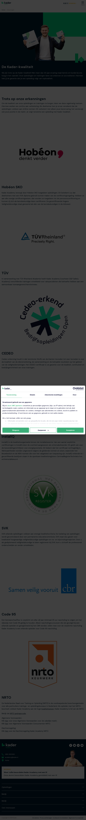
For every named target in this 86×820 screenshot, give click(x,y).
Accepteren (70, 430)
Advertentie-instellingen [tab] (53, 395)
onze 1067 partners (14, 405)
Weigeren (15, 430)
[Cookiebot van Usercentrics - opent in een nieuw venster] (74, 388)
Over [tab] (74, 395)
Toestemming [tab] (11, 395)
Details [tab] (32, 395)
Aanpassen (42, 430)
